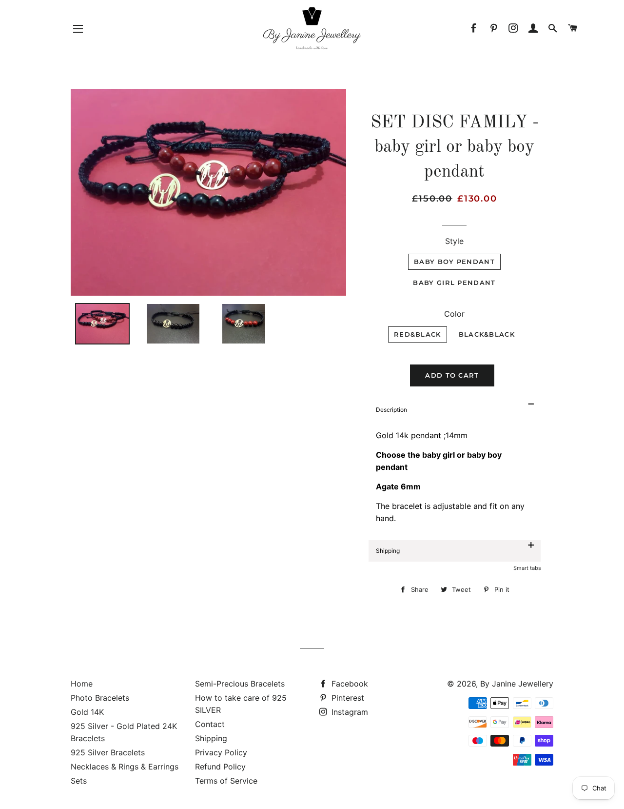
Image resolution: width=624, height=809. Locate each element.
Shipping (211, 738)
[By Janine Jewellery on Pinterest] (493, 28)
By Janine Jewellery (516, 683)
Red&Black (417, 334)
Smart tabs (527, 568)
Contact (210, 724)
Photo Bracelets (100, 698)
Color (454, 314)
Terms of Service (226, 781)
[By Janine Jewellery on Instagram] (513, 28)
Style (454, 241)
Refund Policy (220, 766)
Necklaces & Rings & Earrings (124, 766)
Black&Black (487, 334)
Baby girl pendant (454, 282)
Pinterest (346, 698)
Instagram (348, 712)
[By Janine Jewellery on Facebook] (474, 28)
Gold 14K (87, 712)
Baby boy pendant (454, 261)
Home (82, 683)
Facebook (348, 683)
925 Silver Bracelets (108, 752)
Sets (79, 781)
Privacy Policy (221, 752)
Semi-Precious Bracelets (240, 683)
